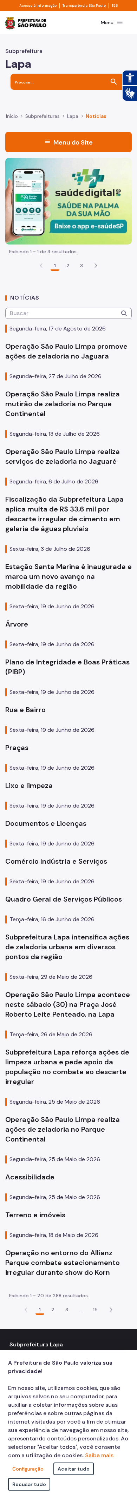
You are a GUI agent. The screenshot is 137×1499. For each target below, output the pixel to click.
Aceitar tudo (74, 1469)
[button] (96, 265)
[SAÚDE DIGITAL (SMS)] (68, 200)
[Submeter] (124, 313)
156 (115, 5)
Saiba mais (99, 1455)
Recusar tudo (29, 1484)
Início (12, 116)
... (80, 1309)
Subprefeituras (42, 116)
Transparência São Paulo (84, 5)
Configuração (28, 1469)
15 (95, 1309)
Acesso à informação (38, 5)
